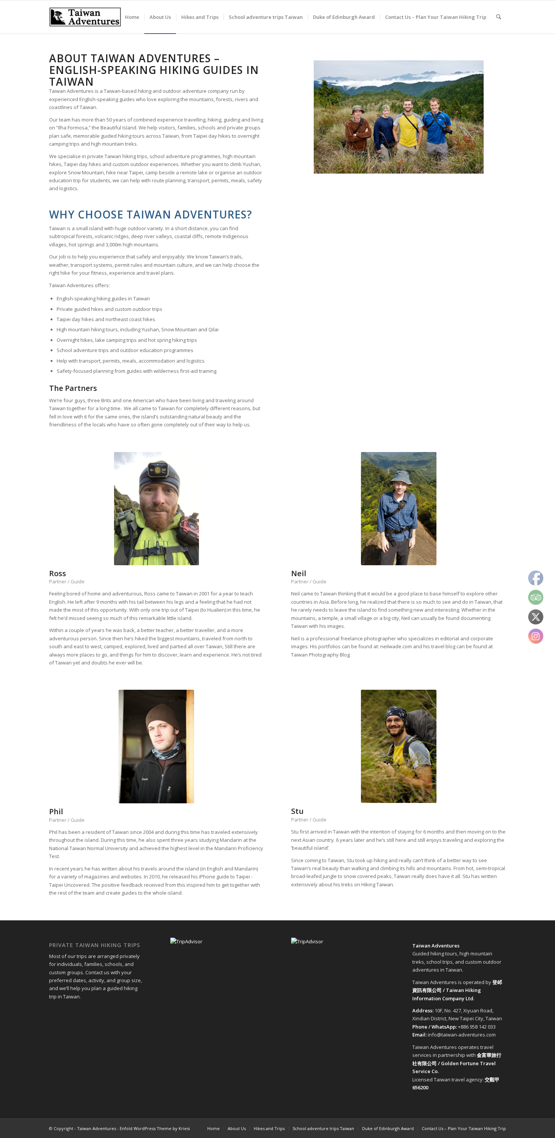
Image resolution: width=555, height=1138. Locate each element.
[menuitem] (132, 17)
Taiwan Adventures (96, 1128)
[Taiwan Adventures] (85, 17)
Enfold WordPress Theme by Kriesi (155, 1128)
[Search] (498, 17)
